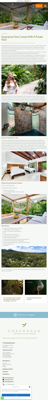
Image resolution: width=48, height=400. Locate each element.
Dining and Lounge (6, 354)
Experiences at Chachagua (8, 347)
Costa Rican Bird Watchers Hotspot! (34, 298)
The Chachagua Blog (7, 364)
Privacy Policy (6, 374)
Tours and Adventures (7, 356)
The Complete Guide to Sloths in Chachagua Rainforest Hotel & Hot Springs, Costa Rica (12, 299)
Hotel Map (5, 346)
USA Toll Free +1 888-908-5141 (24, 1)
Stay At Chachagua (6, 352)
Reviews (4, 366)
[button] (29, 386)
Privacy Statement (18, 397)
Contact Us (5, 371)
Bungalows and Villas (8, 369)
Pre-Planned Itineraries (7, 357)
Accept (16, 395)
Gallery (4, 365)
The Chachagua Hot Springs (8, 353)
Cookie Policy (13, 397)
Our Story (5, 363)
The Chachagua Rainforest (8, 345)
